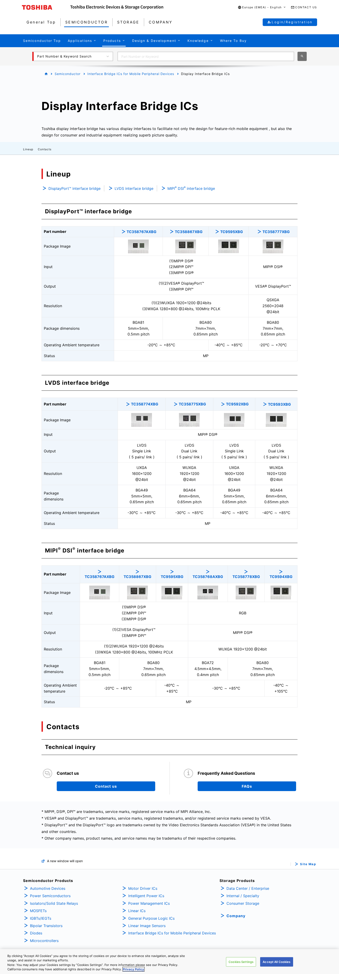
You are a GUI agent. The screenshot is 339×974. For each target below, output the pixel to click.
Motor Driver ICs (142, 888)
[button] (261, 7)
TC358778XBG (246, 576)
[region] (169, 961)
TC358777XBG (276, 231)
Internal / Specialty (242, 895)
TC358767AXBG (141, 231)
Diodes (36, 933)
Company (235, 915)
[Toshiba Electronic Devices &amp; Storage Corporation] (116, 7)
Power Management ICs (149, 903)
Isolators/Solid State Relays (54, 903)
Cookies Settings (241, 962)
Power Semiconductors (50, 895)
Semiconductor (67, 74)
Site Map (308, 864)
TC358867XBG (188, 231)
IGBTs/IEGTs (40, 918)
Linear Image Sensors (147, 925)
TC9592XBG (237, 404)
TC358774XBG (144, 404)
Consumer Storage (242, 903)
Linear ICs (137, 910)
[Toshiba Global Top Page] (46, 7)
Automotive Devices (47, 888)
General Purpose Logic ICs (151, 918)
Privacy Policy (133, 969)
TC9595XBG (231, 231)
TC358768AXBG (208, 576)
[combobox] (206, 56)
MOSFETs (38, 910)
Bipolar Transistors (46, 925)
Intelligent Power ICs (146, 895)
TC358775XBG (192, 404)
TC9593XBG (279, 404)
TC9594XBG (281, 576)
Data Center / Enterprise (247, 888)
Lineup (28, 149)
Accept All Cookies (276, 962)
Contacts (44, 149)
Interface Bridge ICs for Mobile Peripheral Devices (130, 74)
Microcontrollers (44, 940)
